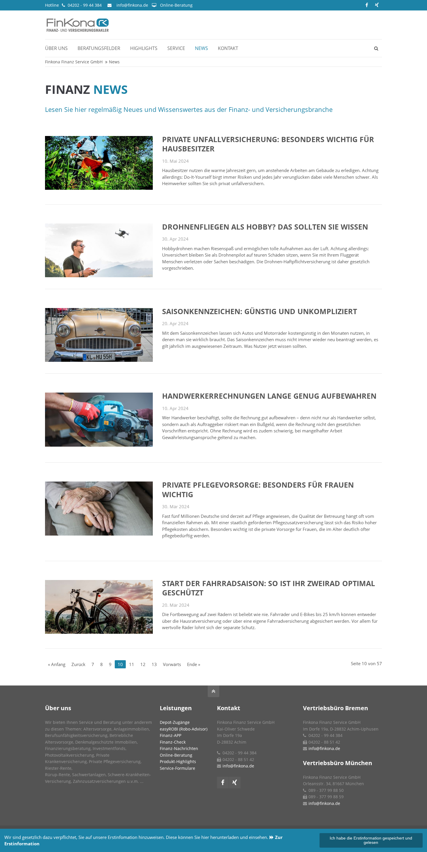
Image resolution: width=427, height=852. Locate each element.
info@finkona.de (132, 5)
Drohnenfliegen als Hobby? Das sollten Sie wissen (265, 227)
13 (154, 664)
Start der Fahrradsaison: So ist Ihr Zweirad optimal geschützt (268, 588)
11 (131, 664)
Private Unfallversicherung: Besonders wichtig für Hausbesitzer (268, 144)
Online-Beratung (176, 5)
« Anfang (56, 664)
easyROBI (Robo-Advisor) (183, 729)
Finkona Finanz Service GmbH (74, 62)
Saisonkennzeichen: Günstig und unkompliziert (259, 311)
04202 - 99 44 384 (85, 5)
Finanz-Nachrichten (179, 748)
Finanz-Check (173, 742)
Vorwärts (172, 664)
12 (143, 664)
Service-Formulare (177, 768)
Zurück (78, 664)
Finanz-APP (170, 735)
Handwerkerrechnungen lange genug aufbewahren (269, 396)
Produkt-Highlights (178, 761)
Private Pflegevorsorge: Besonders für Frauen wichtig (258, 489)
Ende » (193, 664)
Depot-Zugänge (175, 722)
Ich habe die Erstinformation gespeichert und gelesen (371, 840)
